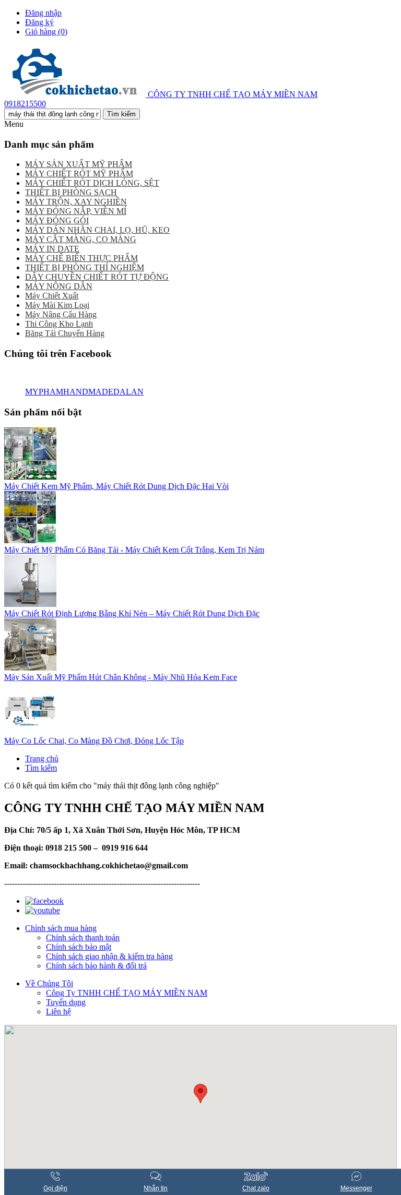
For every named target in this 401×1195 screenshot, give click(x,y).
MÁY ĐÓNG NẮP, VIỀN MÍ (75, 211)
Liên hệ (58, 1011)
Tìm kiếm (41, 767)
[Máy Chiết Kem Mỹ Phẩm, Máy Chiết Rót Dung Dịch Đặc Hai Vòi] (30, 476)
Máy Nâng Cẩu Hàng (61, 314)
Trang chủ (41, 758)
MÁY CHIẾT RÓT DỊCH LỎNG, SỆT (92, 182)
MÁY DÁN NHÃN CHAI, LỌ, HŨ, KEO (97, 229)
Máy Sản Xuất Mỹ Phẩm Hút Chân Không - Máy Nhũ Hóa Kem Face (120, 677)
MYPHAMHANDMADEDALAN (84, 391)
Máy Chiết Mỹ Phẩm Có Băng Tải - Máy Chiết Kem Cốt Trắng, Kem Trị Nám (134, 549)
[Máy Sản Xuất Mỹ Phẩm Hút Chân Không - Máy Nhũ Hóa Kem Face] (30, 667)
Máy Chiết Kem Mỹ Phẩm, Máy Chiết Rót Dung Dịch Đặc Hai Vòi (116, 486)
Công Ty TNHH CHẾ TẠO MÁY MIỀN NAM (126, 992)
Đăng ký (39, 22)
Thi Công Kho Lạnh (59, 323)
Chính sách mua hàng (61, 928)
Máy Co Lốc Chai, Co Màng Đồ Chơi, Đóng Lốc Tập (94, 740)
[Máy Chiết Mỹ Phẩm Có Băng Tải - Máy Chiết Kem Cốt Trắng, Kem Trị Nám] (30, 540)
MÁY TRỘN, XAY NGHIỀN (76, 201)
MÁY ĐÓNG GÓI (57, 220)
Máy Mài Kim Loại (57, 305)
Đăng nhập (43, 12)
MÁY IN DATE (52, 248)
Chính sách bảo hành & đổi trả (96, 965)
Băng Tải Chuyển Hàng (64, 333)
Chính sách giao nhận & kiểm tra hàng (109, 956)
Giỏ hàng (46, 31)
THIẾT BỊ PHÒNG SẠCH (71, 192)
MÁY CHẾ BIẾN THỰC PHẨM (81, 258)
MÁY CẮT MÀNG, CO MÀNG (80, 239)
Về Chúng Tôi (49, 983)
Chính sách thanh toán (83, 937)
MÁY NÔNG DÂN (58, 286)
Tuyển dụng (66, 1002)
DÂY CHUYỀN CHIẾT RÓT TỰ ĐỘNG (97, 276)
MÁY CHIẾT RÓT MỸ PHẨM (79, 173)
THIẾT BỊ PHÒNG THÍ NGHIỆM (84, 267)
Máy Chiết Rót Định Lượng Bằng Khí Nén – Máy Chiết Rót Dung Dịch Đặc (132, 613)
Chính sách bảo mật (78, 946)
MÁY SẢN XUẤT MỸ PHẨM (78, 164)
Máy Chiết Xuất (51, 295)
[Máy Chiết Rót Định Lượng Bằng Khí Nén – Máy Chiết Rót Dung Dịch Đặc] (30, 604)
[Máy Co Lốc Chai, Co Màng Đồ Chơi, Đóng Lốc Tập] (30, 731)
